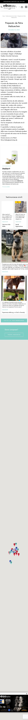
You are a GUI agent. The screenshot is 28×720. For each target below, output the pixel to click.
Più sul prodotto (6, 187)
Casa (3, 16)
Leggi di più (5, 221)
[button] (11, 563)
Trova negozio (14, 334)
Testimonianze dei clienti (11, 16)
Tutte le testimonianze (14, 320)
